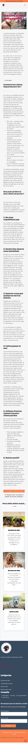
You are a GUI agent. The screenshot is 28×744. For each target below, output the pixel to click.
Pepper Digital (19, 737)
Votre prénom (5, 711)
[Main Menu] (25, 5)
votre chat (17, 56)
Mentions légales (5, 665)
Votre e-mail (4, 718)
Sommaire (8, 80)
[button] (14, 80)
